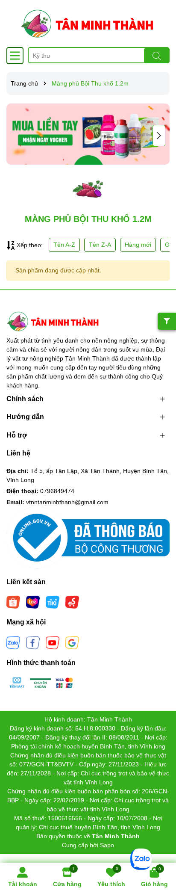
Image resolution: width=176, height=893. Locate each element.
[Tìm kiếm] (157, 55)
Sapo (107, 845)
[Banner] (88, 134)
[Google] (72, 642)
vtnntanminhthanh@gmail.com (67, 502)
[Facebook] (33, 642)
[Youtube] (52, 642)
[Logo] (88, 23)
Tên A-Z (64, 244)
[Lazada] (33, 601)
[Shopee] (13, 601)
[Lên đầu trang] (158, 841)
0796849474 (57, 491)
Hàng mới (138, 244)
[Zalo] (13, 642)
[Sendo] (72, 601)
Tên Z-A (100, 244)
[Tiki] (52, 601)
